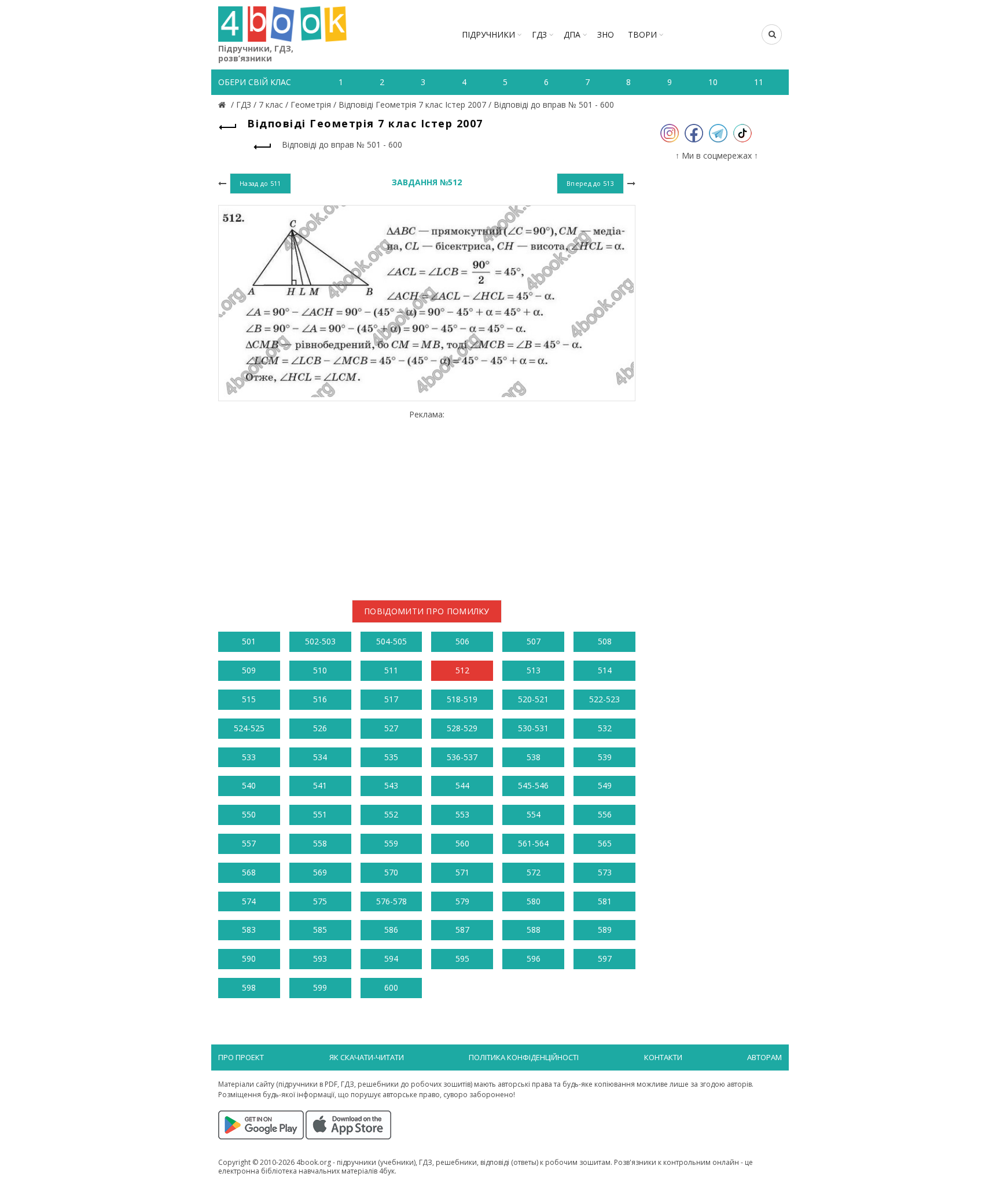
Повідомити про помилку (427, 611)
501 (249, 641)
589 (605, 929)
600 (391, 987)
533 (249, 757)
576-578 (391, 901)
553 (462, 814)
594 (391, 958)
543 (391, 785)
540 (249, 785)
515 (249, 699)
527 (391, 728)
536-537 (462, 757)
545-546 (533, 785)
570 (391, 872)
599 (320, 987)
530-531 (533, 728)
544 (462, 785)
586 (391, 929)
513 (534, 670)
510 (320, 670)
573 (605, 872)
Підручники (488, 34)
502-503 (320, 641)
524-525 (249, 728)
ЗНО (605, 34)
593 (320, 958)
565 (605, 843)
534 (320, 757)
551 (320, 814)
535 (391, 757)
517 (391, 699)
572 (534, 872)
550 (249, 814)
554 (534, 814)
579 (462, 901)
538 (534, 757)
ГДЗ (539, 34)
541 (320, 785)
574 (249, 901)
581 (605, 901)
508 (605, 641)
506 (462, 641)
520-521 (533, 699)
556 (605, 814)
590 (249, 958)
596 (534, 958)
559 (391, 843)
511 (391, 670)
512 (462, 670)
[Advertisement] (426, 501)
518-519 (462, 699)
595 (462, 958)
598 (249, 987)
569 (320, 872)
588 (534, 929)
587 (462, 929)
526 (320, 728)
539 (605, 757)
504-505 (391, 641)
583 (249, 929)
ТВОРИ (642, 34)
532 (605, 728)
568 (249, 872)
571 (462, 872)
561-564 (533, 843)
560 (462, 843)
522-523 (604, 699)
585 (320, 929)
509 (249, 670)
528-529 (462, 728)
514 (605, 670)
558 (320, 843)
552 (391, 814)
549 (605, 785)
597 (605, 958)
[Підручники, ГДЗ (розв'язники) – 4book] (223, 104)
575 (320, 901)
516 (320, 699)
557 (249, 843)
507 (534, 641)
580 (534, 901)
